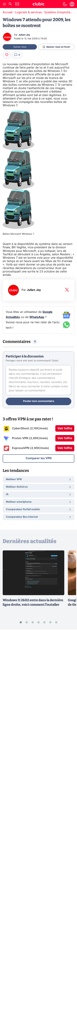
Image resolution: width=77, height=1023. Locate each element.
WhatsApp (36, 317)
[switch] (65, 4)
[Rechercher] (10, 4)
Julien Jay (24, 35)
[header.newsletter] (17, 4)
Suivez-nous (19, 47)
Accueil (8, 12)
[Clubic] (38, 4)
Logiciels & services (28, 12)
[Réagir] (7, 55)
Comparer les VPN (39, 458)
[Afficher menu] (4, 4)
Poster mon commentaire (38, 401)
